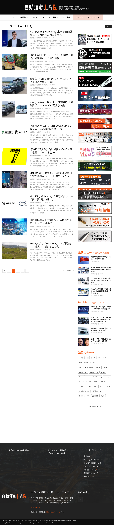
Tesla (81, 372)
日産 (87, 358)
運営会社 (87, 456)
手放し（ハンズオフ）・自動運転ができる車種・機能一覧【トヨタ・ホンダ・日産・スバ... (101, 319)
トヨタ (81, 358)
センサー (82, 386)
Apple (81, 377)
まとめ (102, 396)
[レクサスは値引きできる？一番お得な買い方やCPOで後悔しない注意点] (83, 281)
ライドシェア (35, 17)
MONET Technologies (86, 367)
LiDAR (89, 386)
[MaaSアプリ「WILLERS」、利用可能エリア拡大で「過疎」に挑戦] (14, 250)
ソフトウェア (87, 381)
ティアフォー (83, 363)
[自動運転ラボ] (57, 7)
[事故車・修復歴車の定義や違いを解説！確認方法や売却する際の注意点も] (83, 270)
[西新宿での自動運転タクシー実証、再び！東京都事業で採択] (14, 85)
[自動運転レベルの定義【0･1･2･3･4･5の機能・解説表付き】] (83, 331)
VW (97, 372)
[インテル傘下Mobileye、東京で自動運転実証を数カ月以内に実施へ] (14, 38)
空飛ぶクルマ (104, 381)
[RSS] (80, 499)
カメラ (95, 386)
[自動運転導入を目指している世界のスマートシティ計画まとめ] (14, 226)
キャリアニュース (93, 17)
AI (79, 381)
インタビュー (80, 17)
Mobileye (107, 377)
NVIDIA (103, 372)
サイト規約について (91, 460)
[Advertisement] (95, 422)
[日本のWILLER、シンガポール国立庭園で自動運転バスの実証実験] (14, 62)
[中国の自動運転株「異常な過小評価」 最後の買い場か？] (83, 260)
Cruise (92, 372)
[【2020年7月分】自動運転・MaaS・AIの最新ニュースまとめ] (14, 156)
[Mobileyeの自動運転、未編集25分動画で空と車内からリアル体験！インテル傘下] (14, 179)
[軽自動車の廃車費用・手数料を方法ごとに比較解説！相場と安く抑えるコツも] (83, 292)
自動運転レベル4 (84, 396)
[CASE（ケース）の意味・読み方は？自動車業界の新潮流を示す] (83, 310)
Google (98, 367)
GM (86, 372)
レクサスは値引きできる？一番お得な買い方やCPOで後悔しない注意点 (101, 280)
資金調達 (95, 396)
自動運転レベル (84, 391)
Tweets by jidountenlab (57, 453)
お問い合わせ (88, 476)
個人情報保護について (92, 463)
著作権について (89, 470)
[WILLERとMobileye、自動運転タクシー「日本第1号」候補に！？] (14, 203)
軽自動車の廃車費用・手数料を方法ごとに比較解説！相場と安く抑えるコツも (101, 291)
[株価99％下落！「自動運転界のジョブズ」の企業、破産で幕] (83, 342)
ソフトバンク (102, 358)
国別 (54, 17)
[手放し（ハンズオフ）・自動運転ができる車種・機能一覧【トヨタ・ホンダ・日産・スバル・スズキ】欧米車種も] (83, 320)
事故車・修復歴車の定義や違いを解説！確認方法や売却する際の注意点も (101, 269)
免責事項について (90, 473)
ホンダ (93, 358)
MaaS (96, 381)
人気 (62, 17)
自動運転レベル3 (97, 391)
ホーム (15, 17)
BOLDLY (92, 363)
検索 (68, 17)
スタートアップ (105, 386)
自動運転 (23, 17)
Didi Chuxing (97, 377)
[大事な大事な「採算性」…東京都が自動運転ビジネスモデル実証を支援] (14, 109)
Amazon (88, 377)
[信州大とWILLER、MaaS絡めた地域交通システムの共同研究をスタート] (14, 132)
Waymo (105, 367)
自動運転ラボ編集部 (35, 38)
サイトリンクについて (92, 466)
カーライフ (46, 17)
